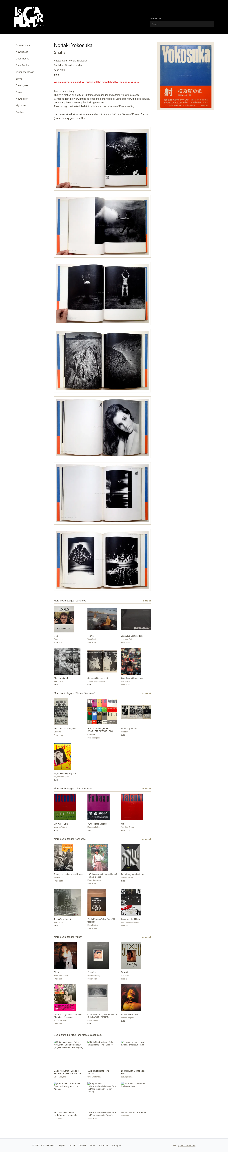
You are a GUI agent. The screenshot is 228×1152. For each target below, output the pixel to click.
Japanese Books (25, 72)
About (72, 1145)
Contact (20, 112)
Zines (19, 78)
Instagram (116, 1145)
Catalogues (22, 85)
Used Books (22, 58)
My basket (21, 105)
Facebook (103, 1145)
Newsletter (22, 98)
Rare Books (22, 65)
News (19, 92)
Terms (92, 1145)
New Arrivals (23, 45)
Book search (155, 18)
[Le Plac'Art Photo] (29, 17)
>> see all (146, 600)
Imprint (62, 1145)
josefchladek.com (187, 1145)
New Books (22, 51)
